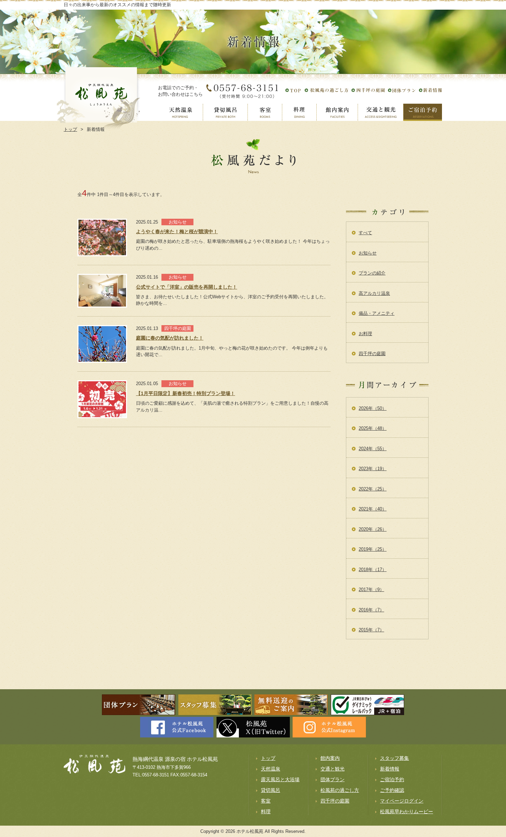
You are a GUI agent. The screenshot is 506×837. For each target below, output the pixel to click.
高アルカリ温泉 (374, 293)
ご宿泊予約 (392, 779)
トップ (268, 758)
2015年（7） (371, 629)
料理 (266, 811)
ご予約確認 (392, 790)
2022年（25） (373, 489)
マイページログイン (401, 801)
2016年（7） (371, 609)
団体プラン (332, 779)
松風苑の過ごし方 (339, 790)
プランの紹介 (372, 273)
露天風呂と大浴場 (280, 779)
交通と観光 (332, 769)
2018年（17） (373, 569)
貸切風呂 (270, 790)
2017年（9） (371, 589)
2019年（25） (373, 549)
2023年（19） (373, 468)
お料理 (365, 333)
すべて (365, 232)
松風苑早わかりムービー (406, 811)
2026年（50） (373, 408)
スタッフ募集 (394, 758)
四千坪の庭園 (372, 353)
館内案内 (330, 758)
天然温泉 (270, 769)
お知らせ (368, 253)
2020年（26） (373, 529)
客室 (266, 801)
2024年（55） (373, 448)
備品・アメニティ (376, 313)
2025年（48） (373, 428)
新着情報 (389, 769)
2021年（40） (373, 509)
